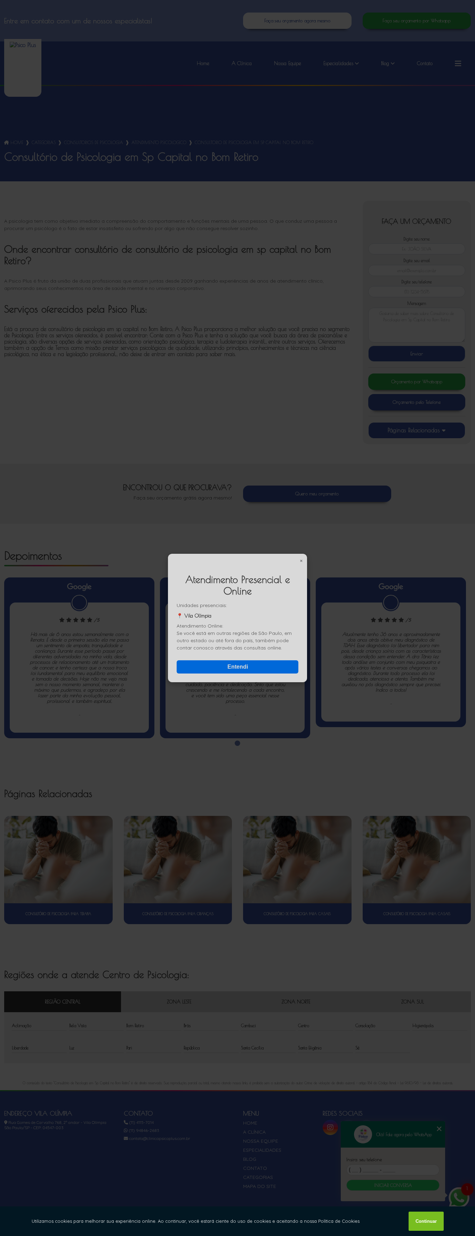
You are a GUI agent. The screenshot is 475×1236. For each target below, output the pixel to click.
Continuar (426, 1221)
